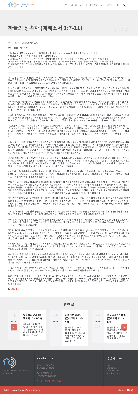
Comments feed (113, 370)
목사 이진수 (13, 42)
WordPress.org (113, 373)
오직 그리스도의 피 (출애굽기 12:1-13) (116, 318)
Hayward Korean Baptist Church (25, 390)
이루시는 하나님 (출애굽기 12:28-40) (74, 318)
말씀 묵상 (15, 289)
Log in (109, 365)
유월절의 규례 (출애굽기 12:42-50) (32, 316)
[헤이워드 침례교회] (21, 5)
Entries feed (111, 367)
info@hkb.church (48, 375)
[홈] (66, 5)
